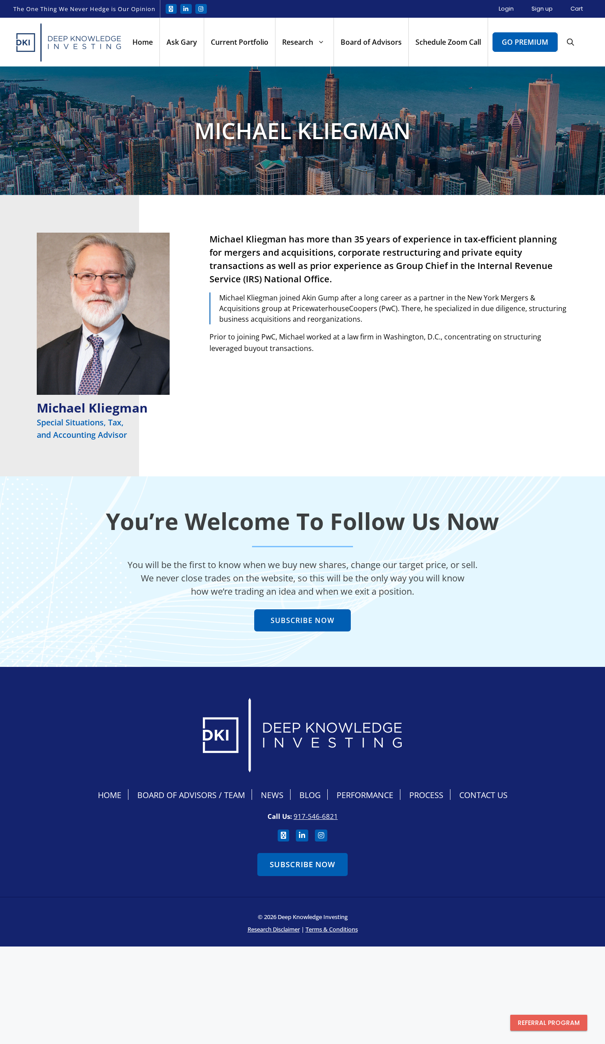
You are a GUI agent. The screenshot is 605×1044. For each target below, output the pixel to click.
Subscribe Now (302, 864)
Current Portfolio (239, 42)
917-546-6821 (316, 816)
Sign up (542, 8)
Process (426, 795)
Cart (576, 8)
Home (142, 42)
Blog (310, 795)
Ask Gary (182, 42)
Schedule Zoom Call (448, 42)
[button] (570, 42)
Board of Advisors (371, 42)
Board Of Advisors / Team (191, 795)
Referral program (549, 1022)
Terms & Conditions (332, 929)
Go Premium (525, 42)
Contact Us (483, 795)
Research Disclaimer (274, 929)
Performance (365, 795)
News (272, 795)
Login (506, 8)
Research (297, 42)
